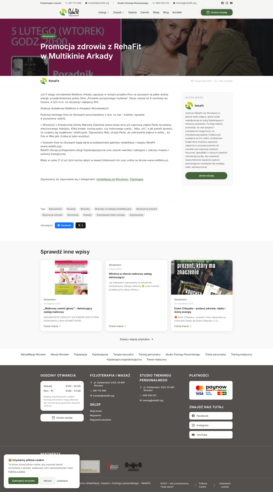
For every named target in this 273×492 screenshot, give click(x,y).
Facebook (66, 225)
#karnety (85, 208)
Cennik (144, 12)
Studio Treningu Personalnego (183, 354)
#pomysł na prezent (146, 208)
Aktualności (48, 36)
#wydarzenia (136, 215)
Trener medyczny (156, 359)
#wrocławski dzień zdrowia (111, 215)
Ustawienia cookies (225, 485)
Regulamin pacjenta (100, 419)
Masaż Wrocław (60, 354)
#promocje (72, 215)
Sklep (156, 12)
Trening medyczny (241, 354)
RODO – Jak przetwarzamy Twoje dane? (175, 485)
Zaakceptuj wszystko (23, 480)
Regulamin (95, 415)
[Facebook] (222, 3)
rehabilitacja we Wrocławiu (112, 179)
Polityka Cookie (203, 485)
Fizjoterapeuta (100, 354)
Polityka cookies (16, 471)
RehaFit (199, 105)
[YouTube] (231, 3)
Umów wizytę (219, 12)
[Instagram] (227, 3)
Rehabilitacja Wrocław (33, 354)
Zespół (117, 12)
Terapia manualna (123, 354)
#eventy (71, 208)
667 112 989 (74, 3)
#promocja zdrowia (52, 215)
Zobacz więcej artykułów (135, 339)
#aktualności (55, 208)
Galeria (132, 12)
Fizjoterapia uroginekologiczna (124, 359)
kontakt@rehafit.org (98, 3)
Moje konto (96, 411)
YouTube (202, 434)
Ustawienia (62, 480)
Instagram (203, 425)
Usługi (102, 12)
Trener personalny (215, 354)
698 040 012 (162, 3)
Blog (166, 12)
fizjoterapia (136, 179)
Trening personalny (149, 354)
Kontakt (177, 12)
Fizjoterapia (80, 354)
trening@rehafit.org (186, 3)
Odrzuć (48, 480)
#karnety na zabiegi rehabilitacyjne (113, 208)
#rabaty (87, 215)
